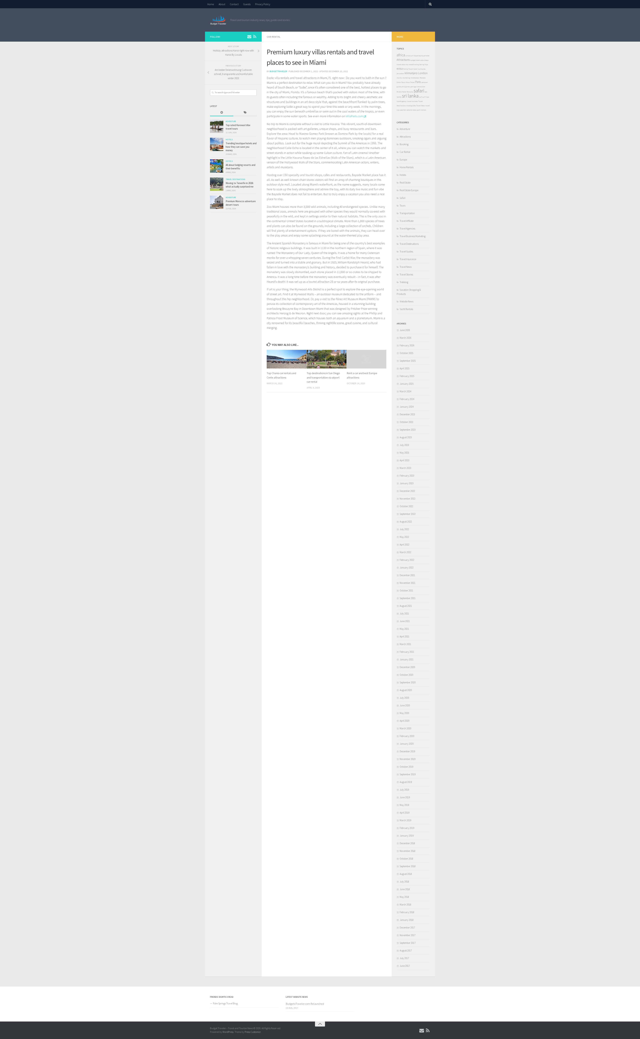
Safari (403, 197)
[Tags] (245, 112)
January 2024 (407, 406)
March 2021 (405, 644)
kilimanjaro (411, 73)
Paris (418, 82)
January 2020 (407, 743)
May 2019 (404, 805)
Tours (402, 205)
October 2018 (406, 858)
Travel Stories (406, 274)
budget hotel (415, 60)
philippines (405, 87)
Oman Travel (410, 82)
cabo (422, 60)
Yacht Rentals (406, 309)
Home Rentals (407, 167)
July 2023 (404, 445)
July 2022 (404, 529)
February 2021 (407, 651)
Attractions (403, 60)
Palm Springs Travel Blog (225, 1003)
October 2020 (406, 674)
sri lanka (410, 96)
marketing (406, 78)
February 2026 (407, 345)
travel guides (411, 106)
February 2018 (407, 912)
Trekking (404, 282)
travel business (412, 101)
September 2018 (408, 866)
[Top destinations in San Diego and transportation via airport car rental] (326, 359)
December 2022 (407, 491)
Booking (404, 144)
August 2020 (406, 690)
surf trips (425, 97)
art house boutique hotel (420, 56)
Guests (246, 4)
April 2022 (404, 544)
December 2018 (407, 843)
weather (403, 110)
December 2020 (407, 667)
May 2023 (404, 452)
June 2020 (405, 705)
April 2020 (404, 720)
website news (411, 110)
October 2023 (406, 422)
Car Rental (273, 36)
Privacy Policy (262, 4)
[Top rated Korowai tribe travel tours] (216, 126)
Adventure (231, 121)
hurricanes (422, 69)
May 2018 (404, 896)
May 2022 (404, 536)
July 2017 (404, 958)
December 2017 (407, 927)
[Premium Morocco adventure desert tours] (216, 202)
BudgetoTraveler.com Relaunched (305, 1004)
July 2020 (404, 697)
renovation (421, 87)
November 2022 (407, 498)
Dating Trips (423, 64)
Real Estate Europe (409, 190)
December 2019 (407, 751)
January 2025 (407, 383)
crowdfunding (414, 64)
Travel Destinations (235, 179)
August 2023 (406, 437)
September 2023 (408, 429)
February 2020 (407, 736)
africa (401, 55)
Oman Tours (401, 82)
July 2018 (404, 881)
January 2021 (407, 659)
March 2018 (405, 904)
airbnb (408, 56)
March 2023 (405, 468)
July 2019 (404, 789)
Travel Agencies (407, 228)
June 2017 (405, 965)
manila (399, 78)
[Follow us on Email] (249, 36)
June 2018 (405, 889)
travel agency (401, 101)
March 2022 (405, 552)
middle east (414, 78)
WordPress (228, 1032)
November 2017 (407, 935)
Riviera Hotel (401, 92)
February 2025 (407, 376)
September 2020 (408, 682)
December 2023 (407, 414)
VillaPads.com (354, 116)
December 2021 (407, 575)
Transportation (407, 213)
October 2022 (406, 506)
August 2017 (406, 950)
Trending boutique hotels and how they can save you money (241, 147)
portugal (413, 87)
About (222, 4)
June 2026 (405, 330)
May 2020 (404, 713)
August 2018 (406, 873)
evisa (400, 68)
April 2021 (404, 636)
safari (419, 91)
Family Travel (408, 69)
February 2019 (407, 828)
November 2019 (407, 759)
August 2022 (406, 521)
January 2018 (407, 919)
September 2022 (408, 514)
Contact (234, 4)
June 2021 (405, 621)
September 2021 (408, 598)
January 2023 (407, 483)
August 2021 (406, 605)
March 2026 (405, 337)
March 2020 (405, 728)
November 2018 (407, 851)
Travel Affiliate (407, 220)
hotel (415, 69)
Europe (403, 159)
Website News (406, 301)
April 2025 (404, 368)
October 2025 (406, 353)
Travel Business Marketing (413, 236)
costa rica (405, 64)
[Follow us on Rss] (255, 36)
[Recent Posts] (221, 112)
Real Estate (405, 182)
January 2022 (407, 567)
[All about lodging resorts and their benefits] (216, 166)
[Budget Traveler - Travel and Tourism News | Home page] (218, 20)
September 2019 (408, 774)
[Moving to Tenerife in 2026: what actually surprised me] (216, 184)
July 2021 (404, 613)
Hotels (229, 139)
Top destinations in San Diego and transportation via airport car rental (323, 377)
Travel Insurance (408, 259)
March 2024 (405, 391)
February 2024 (407, 399)
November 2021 (407, 582)
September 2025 (408, 360)
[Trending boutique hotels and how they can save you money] (216, 144)
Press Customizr (253, 1032)
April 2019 (404, 812)
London (423, 73)
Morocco (423, 78)
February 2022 (407, 559)
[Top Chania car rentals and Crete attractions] (286, 359)
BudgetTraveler (278, 71)
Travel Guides (406, 251)
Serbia (399, 97)
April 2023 (404, 460)
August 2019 (406, 782)
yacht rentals (421, 110)
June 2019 (405, 797)
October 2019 (406, 766)
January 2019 (407, 835)
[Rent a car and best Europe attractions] (366, 359)
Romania (410, 92)
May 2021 (404, 628)
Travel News (420, 106)
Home (210, 4)
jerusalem (400, 73)
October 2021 (406, 590)
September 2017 (408, 942)
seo (426, 92)
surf (420, 97)
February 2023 (407, 475)
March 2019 (405, 820)
